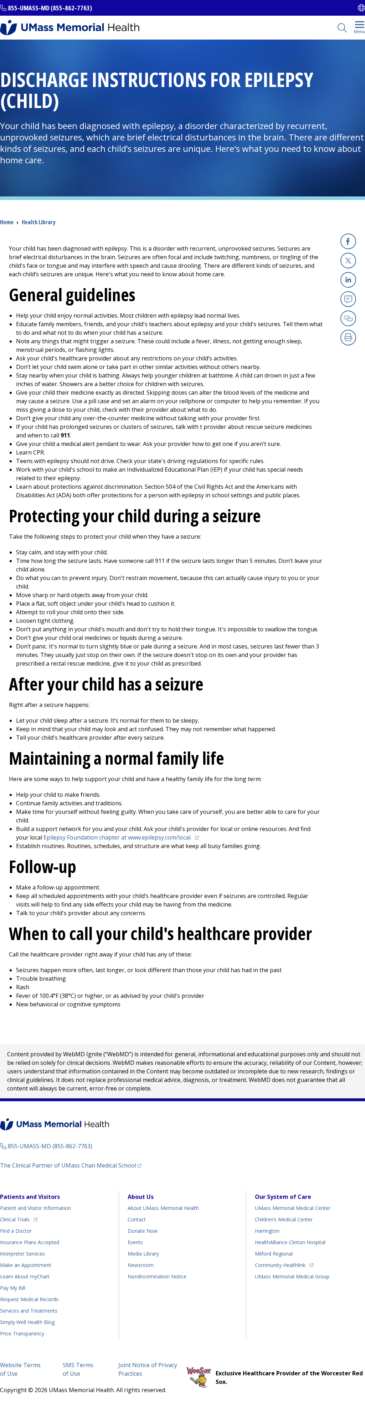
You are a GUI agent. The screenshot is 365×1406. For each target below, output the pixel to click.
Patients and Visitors (30, 1197)
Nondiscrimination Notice (157, 1276)
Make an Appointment (25, 1265)
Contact (137, 1219)
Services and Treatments (28, 1310)
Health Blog (27, 1322)
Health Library (38, 222)
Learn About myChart (25, 1276)
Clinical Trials (18, 1219)
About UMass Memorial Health (163, 1208)
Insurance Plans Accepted (29, 1242)
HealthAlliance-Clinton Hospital (290, 1242)
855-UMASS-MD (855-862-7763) (50, 8)
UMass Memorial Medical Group (292, 1276)
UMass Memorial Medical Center (292, 1208)
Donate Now (143, 1230)
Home (7, 222)
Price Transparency (22, 1333)
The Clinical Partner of (70, 1165)
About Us (141, 1197)
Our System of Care (283, 1197)
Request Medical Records (29, 1299)
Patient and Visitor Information (35, 1208)
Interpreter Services (22, 1253)
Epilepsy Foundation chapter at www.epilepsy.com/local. (122, 837)
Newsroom (141, 1265)
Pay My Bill (12, 1287)
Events (135, 1242)
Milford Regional (274, 1253)
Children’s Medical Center (284, 1219)
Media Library (143, 1253)
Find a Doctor (16, 1230)
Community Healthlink (280, 1264)
